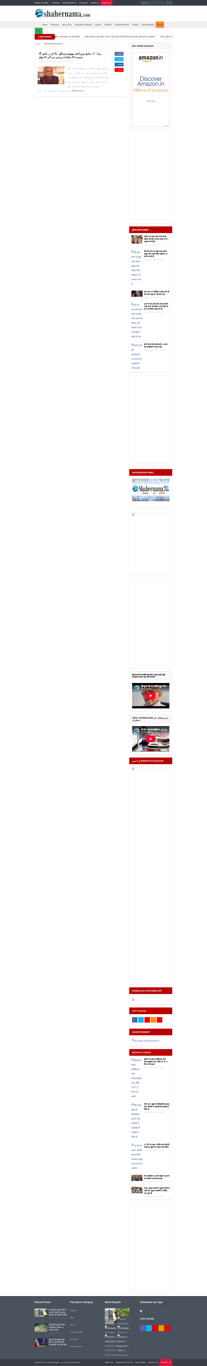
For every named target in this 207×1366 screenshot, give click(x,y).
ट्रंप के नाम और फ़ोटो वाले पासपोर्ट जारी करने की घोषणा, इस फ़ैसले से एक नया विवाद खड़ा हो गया (156, 306)
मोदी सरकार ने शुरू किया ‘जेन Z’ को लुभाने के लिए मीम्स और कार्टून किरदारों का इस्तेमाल (89, 36)
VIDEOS (108, 24)
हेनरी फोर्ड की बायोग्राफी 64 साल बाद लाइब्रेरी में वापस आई (155, 345)
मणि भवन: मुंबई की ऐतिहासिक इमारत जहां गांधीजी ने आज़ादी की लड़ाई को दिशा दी (156, 1106)
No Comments (67, 61)
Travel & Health (76, 1332)
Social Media (148, 24)
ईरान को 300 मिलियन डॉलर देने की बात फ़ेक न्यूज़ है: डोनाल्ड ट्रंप (156, 292)
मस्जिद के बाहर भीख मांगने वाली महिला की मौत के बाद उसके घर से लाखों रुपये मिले (155, 239)
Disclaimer (83, 3)
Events (135, 24)
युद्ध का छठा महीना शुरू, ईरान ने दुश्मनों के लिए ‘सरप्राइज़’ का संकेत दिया (58, 1342)
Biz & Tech (67, 24)
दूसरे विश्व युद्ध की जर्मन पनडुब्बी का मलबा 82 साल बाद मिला (57, 1327)
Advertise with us (69, 3)
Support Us (106, 3)
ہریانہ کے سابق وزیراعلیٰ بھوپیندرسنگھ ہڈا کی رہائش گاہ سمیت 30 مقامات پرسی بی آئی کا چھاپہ (70, 55)
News (45, 24)
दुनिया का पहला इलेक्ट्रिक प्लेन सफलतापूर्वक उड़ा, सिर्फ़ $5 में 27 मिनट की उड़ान (156, 1061)
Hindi (160, 24)
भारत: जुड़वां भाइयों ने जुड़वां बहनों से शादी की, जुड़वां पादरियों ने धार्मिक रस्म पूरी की (157, 1190)
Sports (98, 24)
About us (56, 3)
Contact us (95, 3)
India (72, 1317)
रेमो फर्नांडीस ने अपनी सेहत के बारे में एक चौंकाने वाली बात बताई (156, 1177)
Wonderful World (83, 24)
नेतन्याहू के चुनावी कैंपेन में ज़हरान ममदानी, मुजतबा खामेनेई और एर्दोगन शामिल (58, 1312)
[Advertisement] (139, 12)
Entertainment (122, 24)
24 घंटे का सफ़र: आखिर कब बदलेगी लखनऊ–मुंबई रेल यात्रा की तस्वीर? (156, 1145)
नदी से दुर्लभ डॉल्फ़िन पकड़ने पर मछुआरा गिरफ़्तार (148, 36)
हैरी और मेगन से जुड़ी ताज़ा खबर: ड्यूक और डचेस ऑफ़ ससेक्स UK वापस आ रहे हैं (156, 254)
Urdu (38, 31)
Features (55, 24)
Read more (78, 90)
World (72, 1325)
